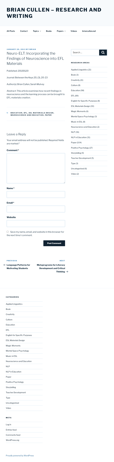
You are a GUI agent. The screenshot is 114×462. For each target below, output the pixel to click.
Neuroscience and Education (27, 115)
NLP (73, 132)
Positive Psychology (80, 148)
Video (73, 174)
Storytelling (76, 153)
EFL (26, 113)
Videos (74, 31)
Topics (36, 31)
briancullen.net (89, 31)
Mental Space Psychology (82, 116)
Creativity (75, 80)
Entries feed (11, 430)
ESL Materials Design (41, 113)
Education (17, 113)
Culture (74, 85)
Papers (60, 31)
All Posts (11, 31)
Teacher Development (81, 158)
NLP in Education (78, 137)
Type (73, 163)
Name (10, 188)
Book (73, 75)
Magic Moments (78, 111)
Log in (8, 424)
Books (49, 31)
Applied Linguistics (79, 69)
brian (32, 49)
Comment (13, 150)
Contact (24, 31)
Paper (48, 115)
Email (10, 202)
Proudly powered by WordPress (20, 455)
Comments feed (13, 435)
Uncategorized (77, 168)
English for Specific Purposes (84, 101)
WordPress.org (12, 440)
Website (11, 217)
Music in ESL (76, 122)
